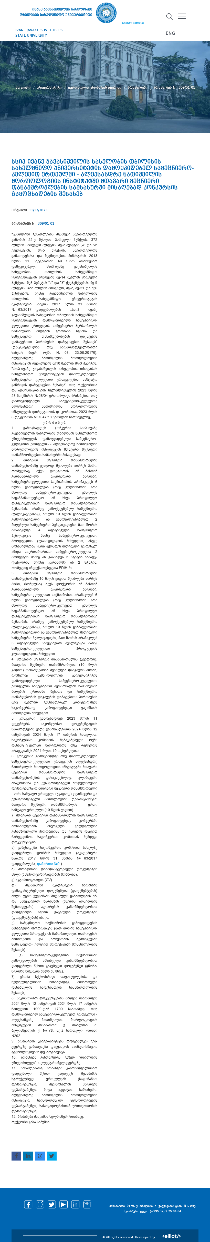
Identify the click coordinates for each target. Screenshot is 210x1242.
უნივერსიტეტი (49, 87)
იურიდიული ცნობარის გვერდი (95, 87)
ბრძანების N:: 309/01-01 (174, 87)
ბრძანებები (138, 87)
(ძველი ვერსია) (133, 23)
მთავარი (24, 87)
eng (170, 33)
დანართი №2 (48, 863)
